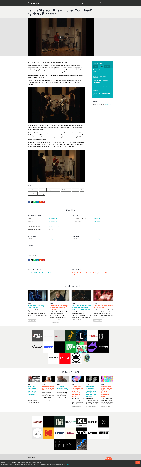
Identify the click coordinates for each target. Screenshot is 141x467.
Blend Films (51, 224)
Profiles (69, 3)
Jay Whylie (97, 221)
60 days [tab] (107, 66)
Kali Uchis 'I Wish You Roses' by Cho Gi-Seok (103, 306)
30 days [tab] (101, 66)
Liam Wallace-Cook (53, 227)
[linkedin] (37, 202)
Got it (137, 462)
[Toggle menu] (109, 3)
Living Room (32, 194)
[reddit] (40, 202)
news (29, 384)
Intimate (75, 190)
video (29, 303)
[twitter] (32, 202)
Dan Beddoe (51, 248)
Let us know (108, 104)
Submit (74, 3)
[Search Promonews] (101, 3)
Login (86, 3)
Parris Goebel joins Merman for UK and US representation (48, 388)
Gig (82, 190)
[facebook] (29, 202)
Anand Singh (97, 218)
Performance (66, 190)
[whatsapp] (34, 202)
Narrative (42, 190)
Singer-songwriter (53, 190)
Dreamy (41, 194)
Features (62, 3)
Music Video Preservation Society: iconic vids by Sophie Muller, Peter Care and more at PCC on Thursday (92, 391)
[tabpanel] (102, 83)
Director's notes (55, 322)
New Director (33, 190)
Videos (51, 3)
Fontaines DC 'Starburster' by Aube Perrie (41, 273)
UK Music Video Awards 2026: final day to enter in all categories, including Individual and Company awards (78, 391)
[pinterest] (43, 202)
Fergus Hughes (98, 239)
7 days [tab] (95, 66)
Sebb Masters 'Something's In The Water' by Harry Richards (59, 307)
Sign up (92, 3)
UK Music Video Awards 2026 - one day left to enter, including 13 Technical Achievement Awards (107, 391)
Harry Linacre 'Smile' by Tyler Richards (36, 306)
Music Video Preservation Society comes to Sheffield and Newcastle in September (33, 390)
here (68, 464)
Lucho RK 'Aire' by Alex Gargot (101, 93)
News (56, 3)
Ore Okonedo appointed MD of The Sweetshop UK (63, 388)
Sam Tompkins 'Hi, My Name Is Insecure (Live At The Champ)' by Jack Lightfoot (81, 307)
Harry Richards (52, 218)
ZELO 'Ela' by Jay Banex (99, 76)
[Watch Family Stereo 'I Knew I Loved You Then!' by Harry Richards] (61, 37)
